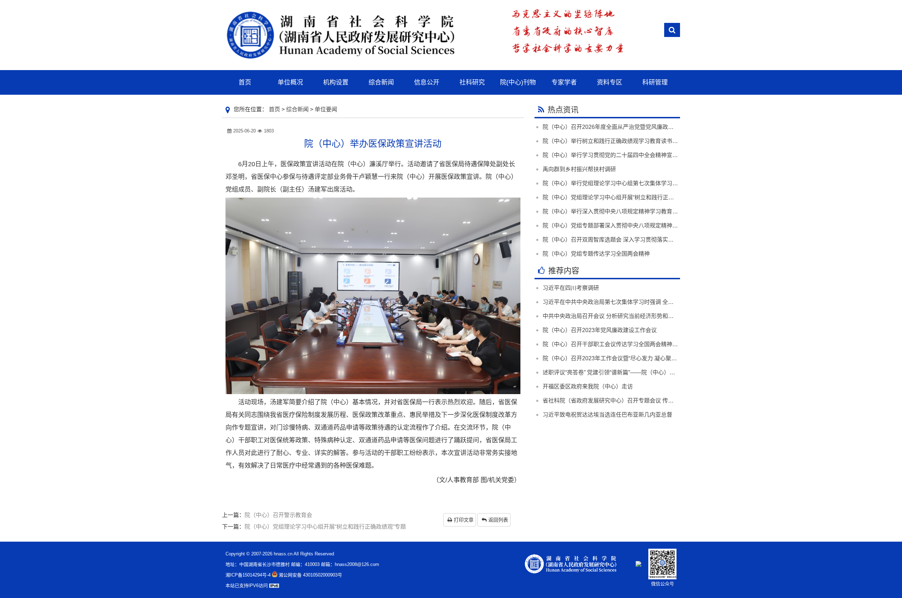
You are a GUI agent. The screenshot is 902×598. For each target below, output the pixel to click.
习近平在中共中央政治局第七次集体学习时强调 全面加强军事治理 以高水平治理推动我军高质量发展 (668, 302)
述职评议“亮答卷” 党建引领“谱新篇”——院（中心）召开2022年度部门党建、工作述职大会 (655, 372)
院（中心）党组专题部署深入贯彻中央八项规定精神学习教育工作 (624, 226)
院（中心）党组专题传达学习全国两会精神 (596, 254)
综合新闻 (297, 109)
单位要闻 (326, 109)
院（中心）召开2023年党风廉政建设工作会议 (600, 330)
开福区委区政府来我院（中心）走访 (588, 387)
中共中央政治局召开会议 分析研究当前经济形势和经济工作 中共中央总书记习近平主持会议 (657, 316)
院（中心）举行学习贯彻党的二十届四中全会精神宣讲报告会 (619, 155)
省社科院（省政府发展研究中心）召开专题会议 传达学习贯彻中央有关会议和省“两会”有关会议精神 (666, 401)
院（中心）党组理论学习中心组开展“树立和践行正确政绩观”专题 (325, 527)
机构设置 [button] (335, 82)
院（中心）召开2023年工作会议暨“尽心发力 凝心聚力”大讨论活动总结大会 (636, 358)
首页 (274, 109)
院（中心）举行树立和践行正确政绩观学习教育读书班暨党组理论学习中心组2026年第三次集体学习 (667, 141)
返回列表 (498, 520)
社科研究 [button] (472, 82)
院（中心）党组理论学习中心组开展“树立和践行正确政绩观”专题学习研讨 (635, 197)
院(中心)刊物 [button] (518, 82)
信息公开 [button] (426, 82)
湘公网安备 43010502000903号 (310, 575)
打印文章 (464, 520)
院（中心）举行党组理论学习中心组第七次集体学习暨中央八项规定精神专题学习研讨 (650, 183)
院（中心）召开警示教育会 (278, 515)
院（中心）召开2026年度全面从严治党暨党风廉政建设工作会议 (622, 127)
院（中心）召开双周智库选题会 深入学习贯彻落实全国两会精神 (622, 240)
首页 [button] (245, 82)
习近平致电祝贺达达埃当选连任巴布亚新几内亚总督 (607, 415)
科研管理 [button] (655, 82)
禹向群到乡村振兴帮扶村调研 (579, 169)
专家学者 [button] (564, 82)
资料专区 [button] (609, 82)
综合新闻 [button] (381, 82)
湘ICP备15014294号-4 (248, 575)
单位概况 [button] (290, 82)
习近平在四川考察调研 (571, 288)
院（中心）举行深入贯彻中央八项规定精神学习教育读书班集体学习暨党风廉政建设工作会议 (658, 211)
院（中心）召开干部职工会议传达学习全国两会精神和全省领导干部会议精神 (638, 344)
